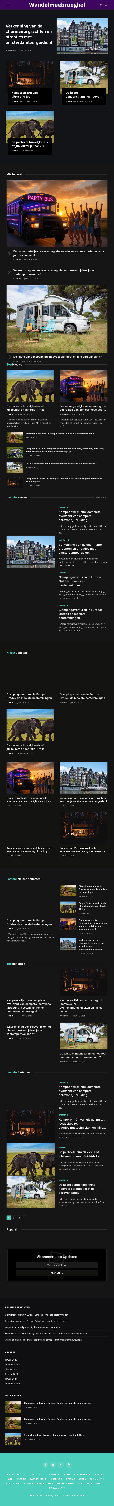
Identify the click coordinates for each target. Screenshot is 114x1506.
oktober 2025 (11, 1369)
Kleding (21, 1479)
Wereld (100, 1483)
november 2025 (12, 1364)
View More (101, 497)
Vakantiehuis (45, 1483)
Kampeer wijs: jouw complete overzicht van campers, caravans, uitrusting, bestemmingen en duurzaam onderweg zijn (65, 450)
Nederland (56, 1479)
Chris (11, 50)
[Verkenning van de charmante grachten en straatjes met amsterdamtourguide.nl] (31, 552)
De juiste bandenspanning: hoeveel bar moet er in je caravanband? (84, 95)
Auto (42, 1474)
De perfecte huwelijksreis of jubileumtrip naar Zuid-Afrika (30, 144)
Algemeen (64, 540)
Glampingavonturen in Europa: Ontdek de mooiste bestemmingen (60, 433)
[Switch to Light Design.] (101, 4)
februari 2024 (11, 1374)
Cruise (66, 1474)
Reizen (62, 1147)
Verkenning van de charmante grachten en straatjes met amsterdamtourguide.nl (29, 34)
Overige (70, 1479)
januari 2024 (11, 1378)
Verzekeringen (65, 1483)
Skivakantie (97, 1479)
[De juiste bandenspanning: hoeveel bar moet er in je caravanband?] (84, 77)
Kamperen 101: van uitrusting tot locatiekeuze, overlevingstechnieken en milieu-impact (30, 95)
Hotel (10, 1479)
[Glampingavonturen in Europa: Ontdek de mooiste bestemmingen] (15, 437)
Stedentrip (12, 1483)
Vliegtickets (84, 1483)
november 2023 (12, 1383)
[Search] (105, 4)
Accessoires (14, 1474)
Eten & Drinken (83, 1474)
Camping (63, 507)
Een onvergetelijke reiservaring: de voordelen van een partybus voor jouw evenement (58, 253)
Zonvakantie (57, 1488)
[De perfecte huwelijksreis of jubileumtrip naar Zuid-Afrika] (30, 127)
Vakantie (28, 1483)
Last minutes (38, 1479)
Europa (99, 1474)
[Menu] (8, 4)
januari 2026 (11, 1359)
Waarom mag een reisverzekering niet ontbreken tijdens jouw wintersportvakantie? (53, 272)
